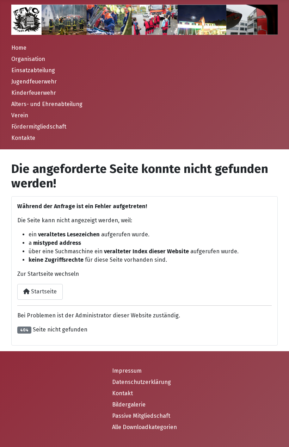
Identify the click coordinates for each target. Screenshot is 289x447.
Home (18, 47)
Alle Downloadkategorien (144, 427)
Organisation (28, 59)
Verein (19, 115)
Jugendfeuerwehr (34, 81)
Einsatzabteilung (33, 70)
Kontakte (23, 138)
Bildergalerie (129, 404)
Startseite (43, 291)
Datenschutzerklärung (141, 382)
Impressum (127, 370)
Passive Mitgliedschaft (141, 415)
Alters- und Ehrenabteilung (46, 104)
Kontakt (122, 393)
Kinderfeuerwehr (33, 92)
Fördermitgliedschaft (38, 126)
